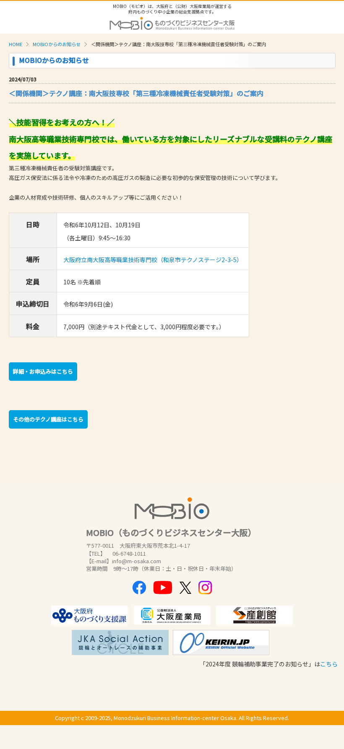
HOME (15, 44)
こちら (329, 664)
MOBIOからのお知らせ (57, 44)
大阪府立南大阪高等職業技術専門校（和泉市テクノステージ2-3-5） (152, 259)
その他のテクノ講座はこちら (48, 419)
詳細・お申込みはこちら (43, 371)
